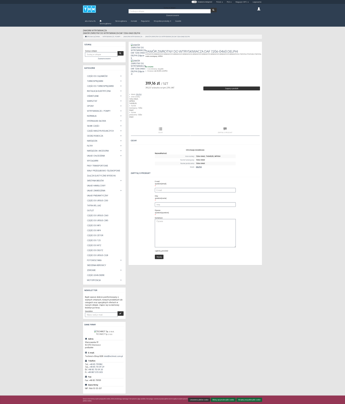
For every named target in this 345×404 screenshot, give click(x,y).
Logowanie (257, 2)
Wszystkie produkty (162, 21)
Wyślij (159, 257)
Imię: (160, 197)
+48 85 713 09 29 (96, 367)
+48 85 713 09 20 (95, 369)
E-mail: (160, 182)
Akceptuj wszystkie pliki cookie (249, 400)
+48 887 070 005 (95, 372)
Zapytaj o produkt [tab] (225, 132)
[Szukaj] (214, 10)
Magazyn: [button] (241, 2)
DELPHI (139, 94)
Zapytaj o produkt (231, 88)
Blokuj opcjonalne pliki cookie (223, 400)
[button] (219, 2)
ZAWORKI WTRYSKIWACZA (132, 37)
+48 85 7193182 (95, 364)
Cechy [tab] (160, 132)
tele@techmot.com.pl (113, 356)
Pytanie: (162, 211)
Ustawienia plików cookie (199, 400)
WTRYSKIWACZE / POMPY (111, 37)
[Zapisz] (121, 313)
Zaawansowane (172, 15)
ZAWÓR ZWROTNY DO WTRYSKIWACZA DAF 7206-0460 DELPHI (167, 37)
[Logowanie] (259, 8)
